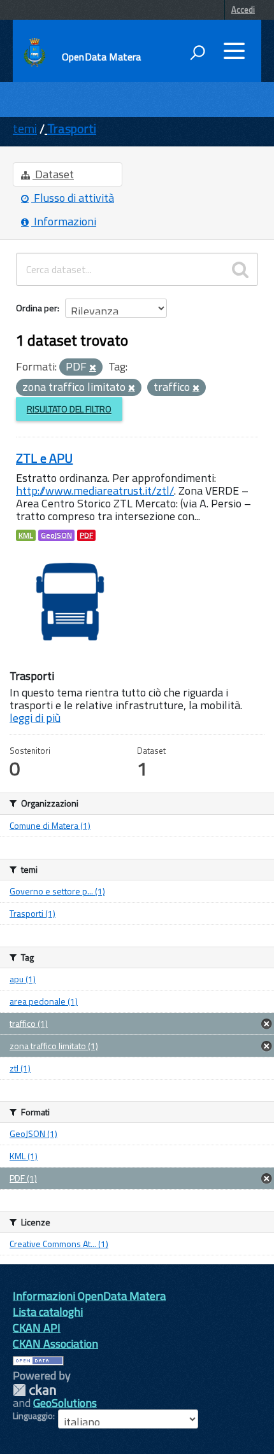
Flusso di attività (72, 197)
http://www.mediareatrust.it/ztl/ (95, 490)
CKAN (34, 1390)
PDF (86, 535)
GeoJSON (56, 535)
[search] (240, 269)
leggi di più (35, 717)
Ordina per (36, 307)
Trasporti (71, 128)
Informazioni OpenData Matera (89, 1295)
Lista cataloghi (48, 1311)
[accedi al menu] (234, 51)
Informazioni (63, 221)
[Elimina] (92, 368)
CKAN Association (55, 1343)
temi (25, 128)
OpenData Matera (101, 57)
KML (25, 535)
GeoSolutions (65, 1402)
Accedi (243, 9)
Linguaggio (33, 1415)
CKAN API (37, 1327)
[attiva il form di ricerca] (197, 52)
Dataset (53, 174)
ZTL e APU (44, 458)
